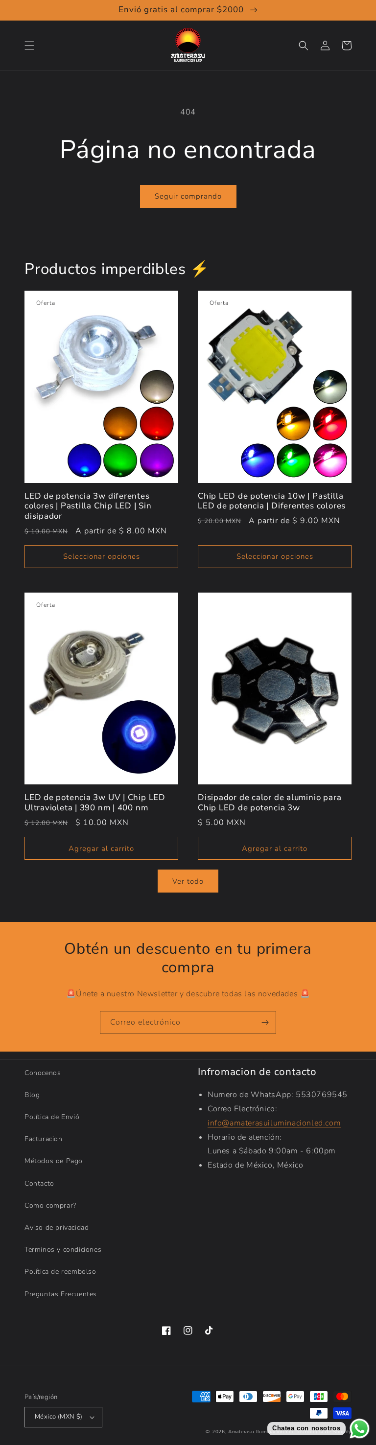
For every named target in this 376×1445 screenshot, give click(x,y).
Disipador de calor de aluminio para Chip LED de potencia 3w (269, 803)
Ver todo (188, 881)
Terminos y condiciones (62, 1249)
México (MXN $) (59, 1416)
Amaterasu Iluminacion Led (261, 1431)
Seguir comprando (188, 196)
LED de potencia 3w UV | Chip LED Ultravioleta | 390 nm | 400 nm (94, 803)
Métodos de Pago (53, 1161)
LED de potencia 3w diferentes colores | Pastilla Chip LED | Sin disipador (88, 506)
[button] (29, 45)
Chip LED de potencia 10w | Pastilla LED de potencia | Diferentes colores (272, 501)
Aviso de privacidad (56, 1227)
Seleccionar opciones (101, 556)
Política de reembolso (60, 1271)
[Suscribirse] (265, 1022)
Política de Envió (51, 1117)
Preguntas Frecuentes (60, 1294)
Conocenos (42, 1073)
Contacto (39, 1183)
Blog (32, 1095)
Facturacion (43, 1139)
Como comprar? (50, 1205)
